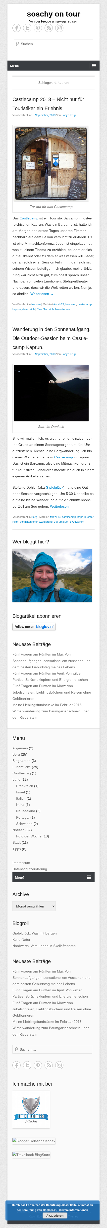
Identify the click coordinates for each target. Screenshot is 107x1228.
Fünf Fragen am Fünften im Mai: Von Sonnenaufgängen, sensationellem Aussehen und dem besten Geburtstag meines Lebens (51, 660)
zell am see (61, 521)
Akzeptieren (54, 1215)
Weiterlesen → (42, 294)
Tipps (16, 849)
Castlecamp (29, 218)
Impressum (21, 863)
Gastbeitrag (21, 773)
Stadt (16, 842)
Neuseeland (25, 811)
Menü (14, 66)
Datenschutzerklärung (29, 869)
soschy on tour (53, 14)
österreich (28, 309)
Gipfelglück (54, 487)
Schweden (24, 824)
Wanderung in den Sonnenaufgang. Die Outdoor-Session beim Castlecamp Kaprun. (51, 338)
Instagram (59, 28)
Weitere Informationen (73, 1210)
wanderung (46, 521)
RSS (49, 28)
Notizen (36, 304)
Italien (21, 798)
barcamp (70, 304)
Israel (20, 792)
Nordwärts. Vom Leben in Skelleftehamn (44, 946)
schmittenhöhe (29, 521)
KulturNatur (21, 940)
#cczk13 (59, 304)
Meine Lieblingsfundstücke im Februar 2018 (47, 705)
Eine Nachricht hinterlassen (53, 309)
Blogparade (21, 761)
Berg (34, 516)
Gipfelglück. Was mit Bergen (34, 933)
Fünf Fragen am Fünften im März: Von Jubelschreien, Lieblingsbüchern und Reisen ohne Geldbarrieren (51, 692)
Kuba (20, 805)
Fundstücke (21, 767)
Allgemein (20, 748)
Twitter (27, 28)
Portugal (22, 817)
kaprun (16, 309)
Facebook (16, 28)
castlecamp (85, 304)
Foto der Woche (29, 836)
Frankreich (24, 786)
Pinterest (38, 28)
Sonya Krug (68, 115)
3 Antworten (77, 521)
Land (16, 779)
